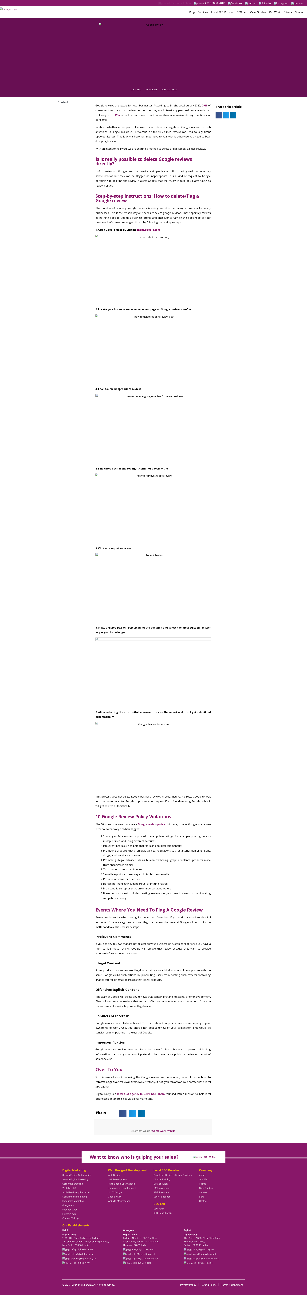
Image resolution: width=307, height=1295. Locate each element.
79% (204, 105)
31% (117, 115)
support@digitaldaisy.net (83, 1258)
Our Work (274, 12)
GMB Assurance (162, 1188)
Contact (300, 12)
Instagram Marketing (73, 1201)
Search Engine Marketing (75, 1179)
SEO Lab (242, 12)
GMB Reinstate (161, 1192)
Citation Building (162, 1179)
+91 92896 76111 (214, 3)
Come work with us (163, 1130)
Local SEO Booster (222, 12)
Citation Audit (161, 1183)
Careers (203, 1192)
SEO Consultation (163, 1213)
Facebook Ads (69, 1209)
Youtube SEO (69, 1188)
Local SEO (135, 89)
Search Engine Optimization (76, 1175)
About (202, 1175)
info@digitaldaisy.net (81, 1249)
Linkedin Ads (69, 1214)
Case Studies (258, 12)
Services (203, 12)
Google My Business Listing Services (173, 1175)
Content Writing (70, 1218)
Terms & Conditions (232, 1284)
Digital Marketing (74, 1170)
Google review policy (151, 824)
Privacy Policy (188, 1284)
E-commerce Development (122, 1188)
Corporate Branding (72, 1183)
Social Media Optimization (76, 1192)
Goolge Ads (68, 1205)
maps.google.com (149, 229)
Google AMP (114, 1196)
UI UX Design (115, 1192)
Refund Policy (208, 1284)
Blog (192, 12)
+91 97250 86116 (142, 1263)
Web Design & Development (127, 1170)
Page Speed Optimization (121, 1183)
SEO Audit (159, 1208)
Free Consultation (180, 3)
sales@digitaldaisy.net (82, 1254)
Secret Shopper (162, 1196)
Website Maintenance (119, 1201)
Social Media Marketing (74, 1196)
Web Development (117, 1179)
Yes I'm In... (209, 1156)
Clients (287, 12)
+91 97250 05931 (203, 1263)
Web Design (114, 1175)
